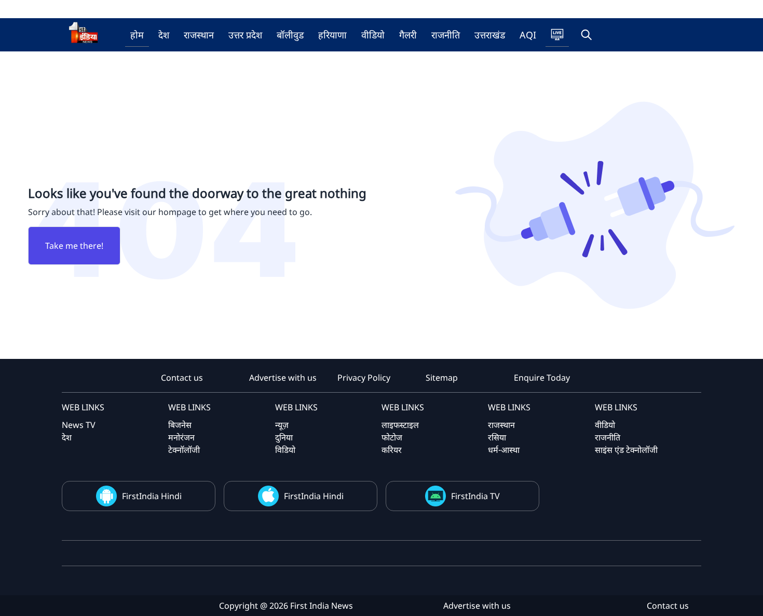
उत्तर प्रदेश (245, 35)
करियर (392, 450)
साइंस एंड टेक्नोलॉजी (626, 450)
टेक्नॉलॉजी (184, 450)
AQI (528, 35)
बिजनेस (180, 425)
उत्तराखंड (489, 35)
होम (137, 35)
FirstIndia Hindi (152, 496)
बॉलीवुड (290, 35)
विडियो (285, 450)
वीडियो (373, 35)
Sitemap (442, 377)
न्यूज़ (282, 425)
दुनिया (284, 437)
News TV (79, 425)
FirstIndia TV (475, 496)
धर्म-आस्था (504, 450)
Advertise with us (283, 377)
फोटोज (392, 437)
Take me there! (74, 245)
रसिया (497, 437)
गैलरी (408, 35)
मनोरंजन (181, 437)
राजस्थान (199, 35)
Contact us (182, 377)
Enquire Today (542, 377)
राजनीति (445, 35)
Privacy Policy (363, 377)
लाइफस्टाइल (400, 425)
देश (163, 35)
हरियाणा (332, 35)
